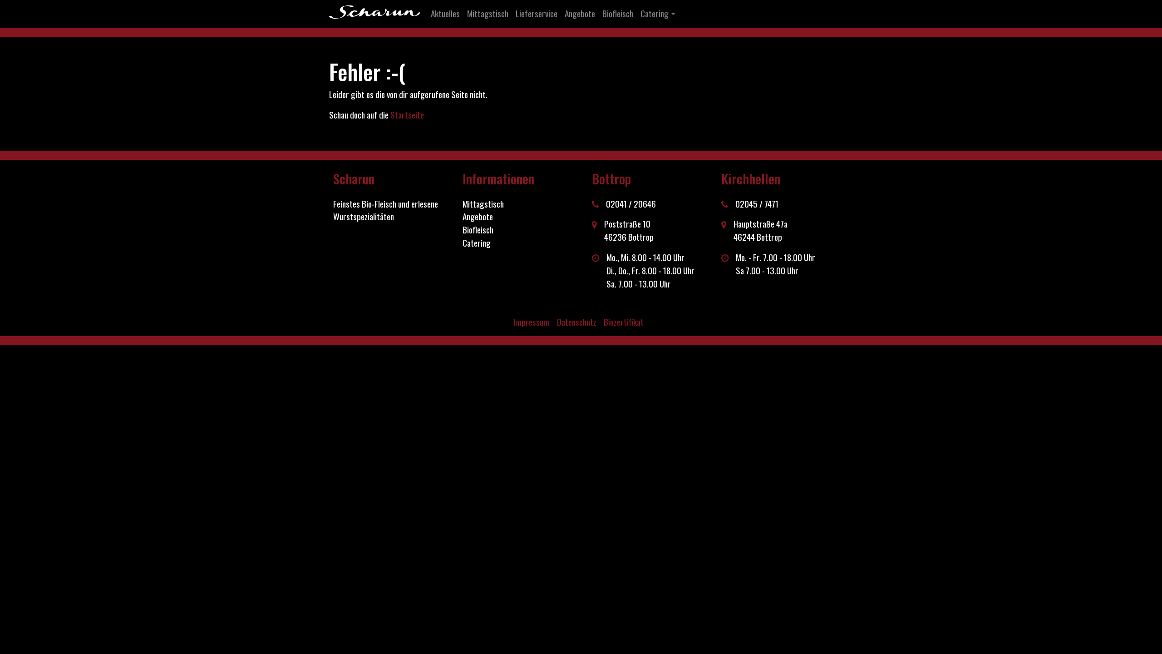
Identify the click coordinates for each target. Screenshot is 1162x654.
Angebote (580, 13)
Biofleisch (617, 13)
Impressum (531, 321)
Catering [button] (654, 13)
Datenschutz (576, 321)
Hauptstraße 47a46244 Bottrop (761, 230)
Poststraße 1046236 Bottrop (629, 230)
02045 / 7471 (756, 204)
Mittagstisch (487, 13)
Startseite (407, 114)
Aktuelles (445, 13)
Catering (477, 242)
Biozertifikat (624, 321)
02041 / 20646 (631, 204)
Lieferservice (536, 13)
